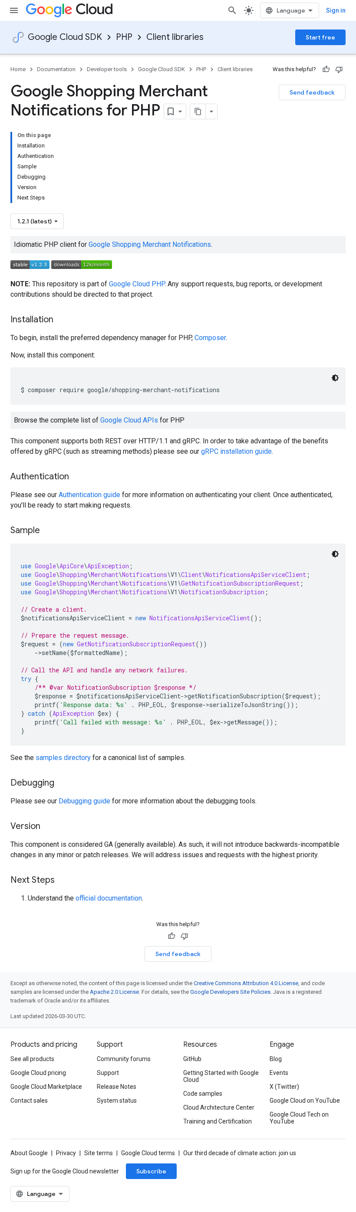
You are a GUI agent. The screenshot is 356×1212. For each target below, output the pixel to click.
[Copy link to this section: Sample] (48, 531)
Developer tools (107, 69)
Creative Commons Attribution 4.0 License (246, 983)
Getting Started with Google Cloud (221, 1076)
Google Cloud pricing (38, 1072)
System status (117, 1100)
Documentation (56, 69)
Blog (276, 1058)
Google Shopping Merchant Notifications (150, 244)
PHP (124, 37)
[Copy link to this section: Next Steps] (63, 880)
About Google (29, 1153)
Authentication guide (89, 495)
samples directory (63, 757)
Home (18, 69)
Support (108, 1072)
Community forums (124, 1058)
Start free (320, 37)
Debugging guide (84, 801)
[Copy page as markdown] (198, 111)
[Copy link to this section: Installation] (62, 320)
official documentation (109, 898)
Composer (210, 338)
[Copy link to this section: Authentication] (77, 477)
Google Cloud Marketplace (46, 1086)
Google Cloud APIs (129, 420)
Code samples (202, 1093)
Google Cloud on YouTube (305, 1100)
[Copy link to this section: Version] (49, 827)
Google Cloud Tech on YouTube (299, 1118)
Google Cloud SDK (65, 37)
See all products (32, 1058)
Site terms (98, 1153)
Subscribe (151, 1171)
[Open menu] (14, 10)
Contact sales (29, 1100)
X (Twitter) (284, 1086)
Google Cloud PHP (137, 284)
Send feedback (312, 92)
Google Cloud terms (148, 1153)
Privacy (66, 1153)
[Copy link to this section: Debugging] (63, 783)
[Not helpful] (339, 69)
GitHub (192, 1058)
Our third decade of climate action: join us (239, 1153)
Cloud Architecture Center (218, 1107)
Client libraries (175, 37)
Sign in (336, 10)
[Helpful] (326, 69)
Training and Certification (217, 1121)
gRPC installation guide (236, 451)
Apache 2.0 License (114, 992)
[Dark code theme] (335, 378)
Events (279, 1072)
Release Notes (116, 1086)
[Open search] (232, 10)
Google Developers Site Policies (230, 992)
